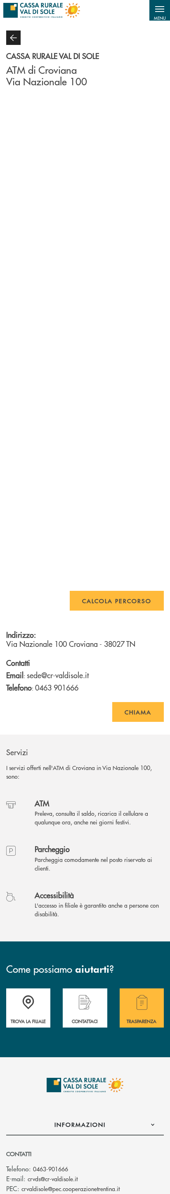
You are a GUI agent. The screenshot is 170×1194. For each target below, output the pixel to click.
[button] (159, 10)
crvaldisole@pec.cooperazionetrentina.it (70, 1189)
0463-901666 (50, 1169)
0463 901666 (56, 687)
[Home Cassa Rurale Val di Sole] (41, 10)
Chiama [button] (138, 712)
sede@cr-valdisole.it (58, 675)
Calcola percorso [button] (116, 601)
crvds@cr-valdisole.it (53, 1179)
